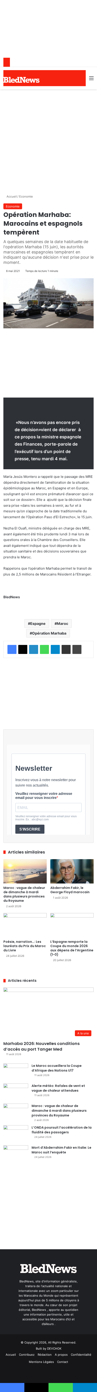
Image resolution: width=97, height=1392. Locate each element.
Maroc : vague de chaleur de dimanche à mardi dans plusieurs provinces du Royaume (24, 894)
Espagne (38, 623)
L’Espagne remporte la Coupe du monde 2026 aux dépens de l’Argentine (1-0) (71, 948)
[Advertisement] (48, 140)
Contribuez (27, 1354)
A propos (61, 1354)
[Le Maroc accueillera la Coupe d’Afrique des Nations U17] (15, 1071)
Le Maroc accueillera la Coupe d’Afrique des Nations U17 (57, 1068)
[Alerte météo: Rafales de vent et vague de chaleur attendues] (15, 1092)
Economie (26, 196)
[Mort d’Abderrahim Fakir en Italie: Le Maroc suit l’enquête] (15, 1153)
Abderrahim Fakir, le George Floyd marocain (70, 890)
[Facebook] (11, 649)
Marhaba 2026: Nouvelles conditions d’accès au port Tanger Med (41, 1046)
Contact (62, 1362)
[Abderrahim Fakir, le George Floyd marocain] (72, 871)
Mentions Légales (41, 1362)
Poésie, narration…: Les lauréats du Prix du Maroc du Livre (24, 946)
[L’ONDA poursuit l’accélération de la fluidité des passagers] (15, 1133)
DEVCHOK (54, 1348)
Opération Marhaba (49, 633)
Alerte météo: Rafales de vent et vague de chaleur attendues (58, 1088)
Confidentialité (81, 1354)
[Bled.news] (21, 80)
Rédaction (45, 1354)
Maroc (62, 623)
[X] (22, 649)
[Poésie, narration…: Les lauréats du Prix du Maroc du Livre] (25, 925)
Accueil (11, 196)
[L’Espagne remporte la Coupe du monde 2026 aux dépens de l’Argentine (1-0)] (72, 925)
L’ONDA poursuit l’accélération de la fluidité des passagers (62, 1129)
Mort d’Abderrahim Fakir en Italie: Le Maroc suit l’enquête (61, 1150)
